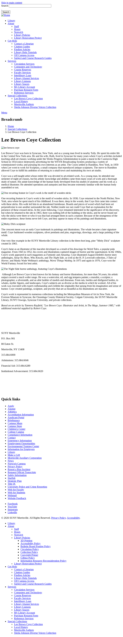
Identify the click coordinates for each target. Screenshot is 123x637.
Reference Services (23, 92)
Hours (17, 29)
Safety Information (17, 475)
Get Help (12, 40)
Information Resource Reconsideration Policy (43, 560)
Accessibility (73, 517)
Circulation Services (24, 64)
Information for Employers (21, 449)
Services (12, 61)
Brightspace (14, 420)
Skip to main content (11, 2)
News (11, 460)
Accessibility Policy (30, 543)
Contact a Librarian (24, 43)
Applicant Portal (16, 417)
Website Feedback (17, 498)
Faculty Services (22, 72)
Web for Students (16, 492)
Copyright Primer (29, 555)
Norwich (18, 32)
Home (11, 126)
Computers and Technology (28, 66)
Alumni (11, 408)
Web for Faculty (16, 489)
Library (11, 20)
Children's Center (16, 429)
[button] (1, 9)
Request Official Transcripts (22, 472)
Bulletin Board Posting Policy (35, 546)
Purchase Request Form (26, 89)
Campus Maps (15, 423)
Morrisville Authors (24, 104)
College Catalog (16, 432)
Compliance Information (20, 434)
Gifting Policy (27, 558)
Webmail (12, 495)
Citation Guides (22, 46)
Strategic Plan (15, 481)
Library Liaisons (22, 81)
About (11, 23)
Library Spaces (21, 84)
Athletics (12, 411)
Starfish (11, 478)
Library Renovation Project (28, 38)
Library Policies (22, 35)
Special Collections (17, 95)
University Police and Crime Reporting (27, 486)
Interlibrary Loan (22, 75)
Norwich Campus (17, 463)
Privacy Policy (15, 466)
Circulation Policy (29, 549)
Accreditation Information (21, 414)
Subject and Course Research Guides (33, 58)
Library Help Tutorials (25, 52)
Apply (11, 406)
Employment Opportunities (21, 443)
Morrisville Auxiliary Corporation (25, 458)
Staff (16, 26)
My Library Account (24, 87)
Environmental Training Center (23, 446)
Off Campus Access (24, 55)
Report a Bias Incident (19, 469)
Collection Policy (29, 552)
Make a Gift (14, 455)
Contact (12, 437)
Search (4, 5)
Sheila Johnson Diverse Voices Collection (35, 107)
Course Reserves (22, 69)
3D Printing (26, 540)
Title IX (12, 483)
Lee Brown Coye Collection (28, 98)
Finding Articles (22, 49)
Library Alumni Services (26, 78)
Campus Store (15, 426)
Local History (21, 101)
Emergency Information (20, 440)
